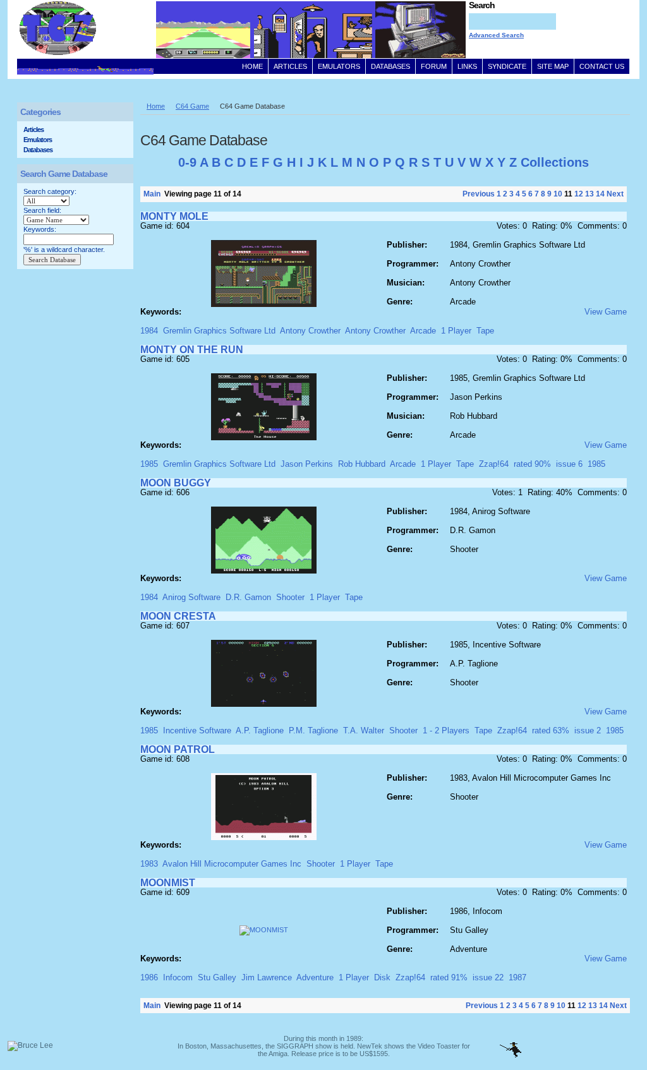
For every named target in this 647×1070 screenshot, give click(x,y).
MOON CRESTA (178, 616)
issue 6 (569, 464)
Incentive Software (197, 730)
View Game (605, 311)
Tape (485, 330)
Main (151, 193)
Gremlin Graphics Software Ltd (219, 330)
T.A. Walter (363, 730)
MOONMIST (167, 882)
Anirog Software (191, 597)
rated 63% (550, 730)
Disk (382, 977)
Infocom (178, 977)
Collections (555, 162)
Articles (33, 129)
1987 (517, 977)
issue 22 (488, 977)
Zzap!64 (494, 464)
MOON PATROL (177, 749)
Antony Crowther (310, 330)
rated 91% (449, 977)
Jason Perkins (307, 464)
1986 (149, 977)
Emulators (37, 139)
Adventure (315, 977)
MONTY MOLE (174, 216)
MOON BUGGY (175, 483)
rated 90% (532, 464)
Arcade (423, 330)
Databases (37, 149)
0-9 (187, 162)
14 (600, 193)
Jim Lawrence (266, 977)
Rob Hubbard (361, 464)
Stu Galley (217, 977)
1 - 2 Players (446, 730)
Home (156, 106)
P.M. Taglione (313, 730)
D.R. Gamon (248, 597)
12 (578, 193)
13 (589, 193)
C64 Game (192, 106)
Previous (479, 193)
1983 (149, 864)
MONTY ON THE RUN (191, 349)
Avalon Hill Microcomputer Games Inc (231, 864)
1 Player (456, 330)
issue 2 (587, 730)
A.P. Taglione (260, 730)
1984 (149, 330)
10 (557, 193)
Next (615, 193)
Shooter (290, 597)
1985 (149, 464)
